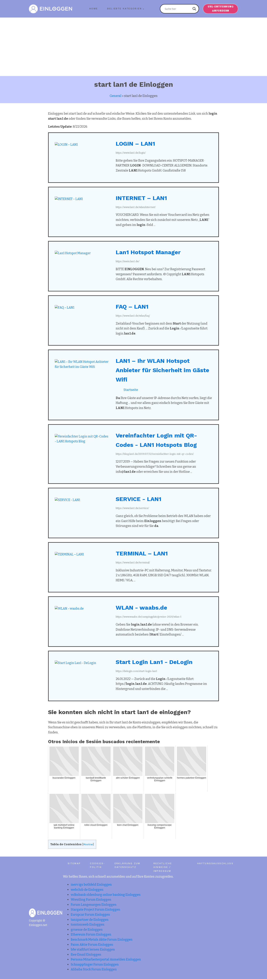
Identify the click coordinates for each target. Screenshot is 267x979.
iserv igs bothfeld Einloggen (91, 884)
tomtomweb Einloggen (87, 924)
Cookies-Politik (97, 865)
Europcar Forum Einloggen (90, 914)
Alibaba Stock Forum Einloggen (94, 969)
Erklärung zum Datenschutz (127, 865)
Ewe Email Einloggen (86, 954)
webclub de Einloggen (87, 889)
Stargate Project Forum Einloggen (95, 909)
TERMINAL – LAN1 (142, 553)
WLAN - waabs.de (141, 607)
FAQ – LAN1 (132, 306)
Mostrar (88, 844)
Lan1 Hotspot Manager (148, 252)
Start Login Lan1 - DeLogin (154, 662)
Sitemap (74, 863)
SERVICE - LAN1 (138, 499)
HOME (93, 8)
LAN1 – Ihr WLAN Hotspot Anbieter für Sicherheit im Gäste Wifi (162, 370)
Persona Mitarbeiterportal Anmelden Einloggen (106, 959)
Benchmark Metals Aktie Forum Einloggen (102, 939)
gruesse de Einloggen (87, 929)
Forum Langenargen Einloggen (93, 904)
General (115, 96)
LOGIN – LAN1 (135, 143)
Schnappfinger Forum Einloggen (95, 964)
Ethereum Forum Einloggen (91, 934)
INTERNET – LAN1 (141, 198)
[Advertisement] (133, 46)
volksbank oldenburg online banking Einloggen (106, 895)
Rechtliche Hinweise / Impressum (162, 867)
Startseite (131, 390)
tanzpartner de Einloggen (89, 919)
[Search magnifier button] (194, 9)
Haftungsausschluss (215, 863)
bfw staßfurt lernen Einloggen (93, 949)
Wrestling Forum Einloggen (91, 899)
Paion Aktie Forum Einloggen (92, 944)
